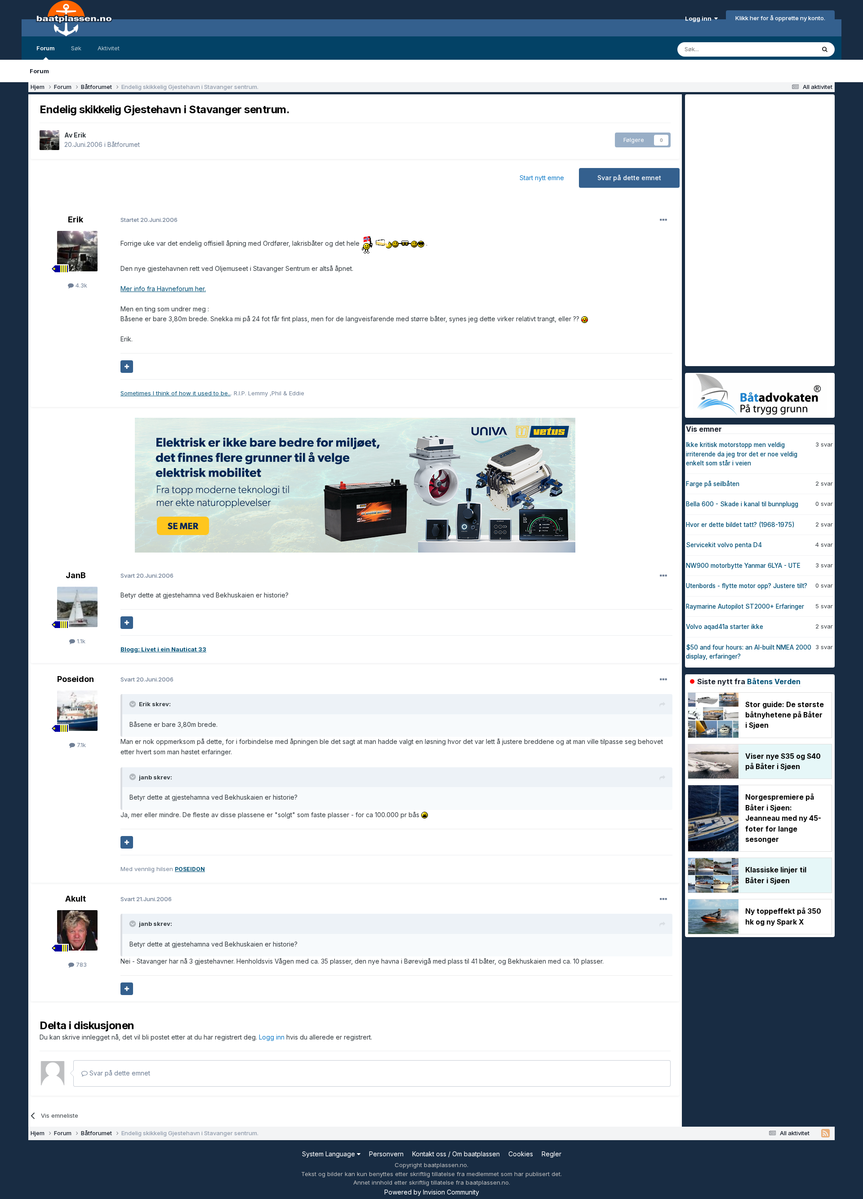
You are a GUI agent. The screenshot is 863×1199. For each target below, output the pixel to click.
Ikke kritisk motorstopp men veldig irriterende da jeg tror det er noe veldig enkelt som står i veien (741, 454)
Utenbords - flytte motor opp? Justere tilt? (746, 585)
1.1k (80, 641)
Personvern (386, 1154)
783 (80, 964)
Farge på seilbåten (712, 483)
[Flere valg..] (663, 220)
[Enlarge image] (368, 243)
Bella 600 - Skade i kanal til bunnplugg (742, 504)
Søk (76, 48)
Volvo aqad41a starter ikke (724, 626)
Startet (149, 219)
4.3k (80, 285)
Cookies (520, 1154)
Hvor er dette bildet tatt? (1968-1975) (740, 524)
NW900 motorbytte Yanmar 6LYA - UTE (743, 565)
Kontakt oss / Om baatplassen (456, 1154)
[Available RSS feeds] (825, 1133)
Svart (146, 575)
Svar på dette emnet (629, 177)
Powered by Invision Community (431, 1192)
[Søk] (825, 49)
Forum (45, 48)
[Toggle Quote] (133, 704)
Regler (551, 1154)
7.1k (80, 744)
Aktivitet (109, 48)
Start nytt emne (542, 177)
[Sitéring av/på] (126, 366)
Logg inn (699, 18)
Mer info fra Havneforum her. (163, 288)
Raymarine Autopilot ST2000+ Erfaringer (745, 606)
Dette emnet (786, 49)
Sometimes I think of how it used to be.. (175, 393)
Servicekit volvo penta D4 (724, 545)
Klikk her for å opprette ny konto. (780, 18)
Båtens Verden (774, 681)
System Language (329, 1154)
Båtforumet (123, 144)
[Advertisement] (752, 229)
